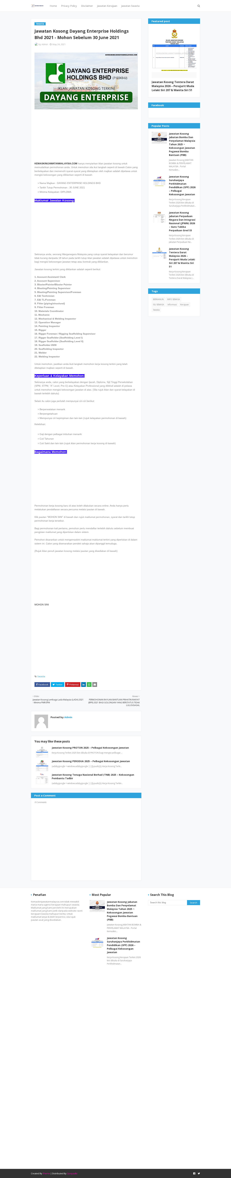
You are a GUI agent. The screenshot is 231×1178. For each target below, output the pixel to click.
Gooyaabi (72, 1173)
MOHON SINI (41, 604)
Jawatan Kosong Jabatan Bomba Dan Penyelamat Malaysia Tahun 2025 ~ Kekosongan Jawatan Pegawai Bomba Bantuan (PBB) (182, 144)
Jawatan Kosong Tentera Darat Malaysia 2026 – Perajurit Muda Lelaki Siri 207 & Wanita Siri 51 (173, 86)
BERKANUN (158, 299)
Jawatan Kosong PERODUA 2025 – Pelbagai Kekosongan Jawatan (91, 761)
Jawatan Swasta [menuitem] (130, 5)
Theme (46, 1173)
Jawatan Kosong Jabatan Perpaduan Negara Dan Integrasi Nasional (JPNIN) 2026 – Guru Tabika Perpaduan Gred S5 (182, 221)
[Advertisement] (86, 134)
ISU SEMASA (158, 304)
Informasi (172, 304)
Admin (45, 44)
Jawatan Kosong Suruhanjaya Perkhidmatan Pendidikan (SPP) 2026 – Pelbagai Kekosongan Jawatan (182, 185)
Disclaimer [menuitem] (87, 5)
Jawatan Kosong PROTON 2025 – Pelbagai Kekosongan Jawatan (90, 747)
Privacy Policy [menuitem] (69, 5)
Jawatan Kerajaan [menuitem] (107, 5)
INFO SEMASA (173, 299)
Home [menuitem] (53, 5)
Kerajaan (184, 304)
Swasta (41, 676)
